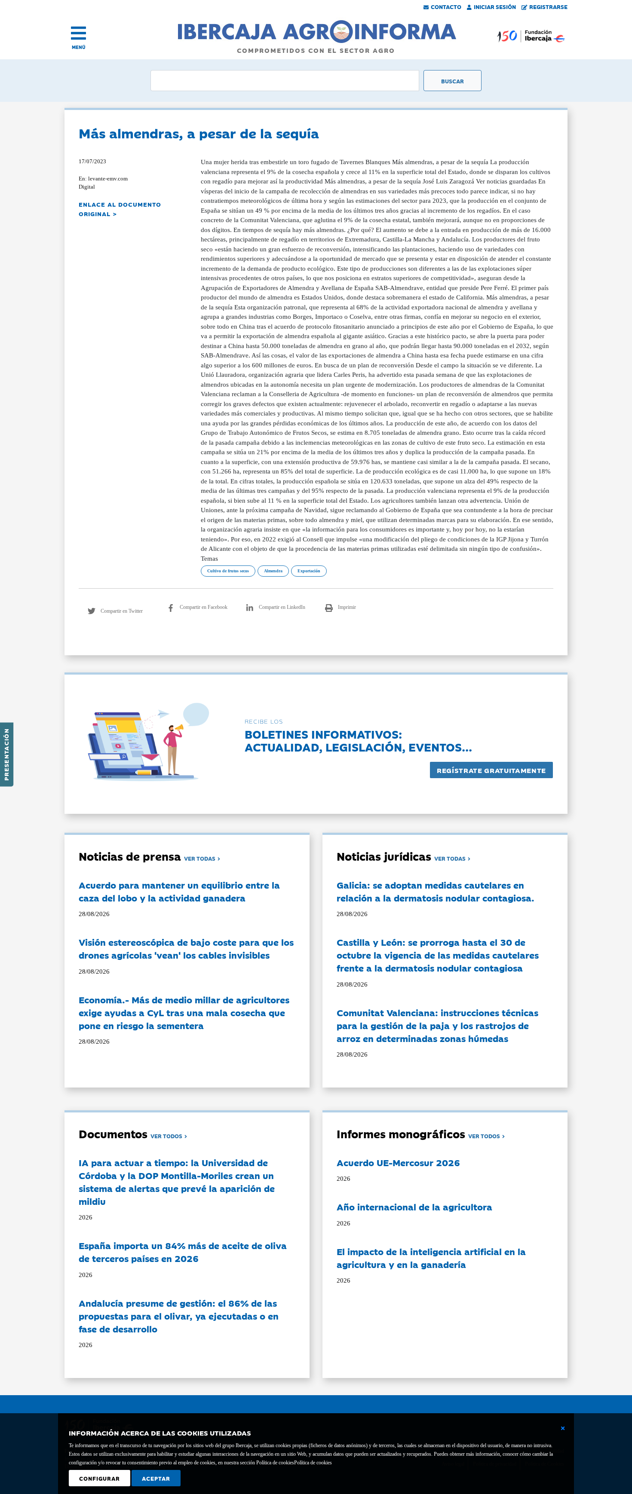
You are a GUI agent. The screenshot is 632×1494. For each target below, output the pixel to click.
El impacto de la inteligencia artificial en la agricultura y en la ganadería (431, 1258)
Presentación (6, 754)
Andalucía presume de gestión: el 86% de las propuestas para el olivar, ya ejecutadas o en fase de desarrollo (179, 1315)
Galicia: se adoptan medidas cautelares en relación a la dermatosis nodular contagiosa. (435, 891)
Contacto (446, 6)
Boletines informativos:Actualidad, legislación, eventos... (358, 740)
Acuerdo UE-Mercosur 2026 (398, 1162)
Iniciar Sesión (495, 6)
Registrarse (548, 6)
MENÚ (79, 47)
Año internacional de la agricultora (414, 1206)
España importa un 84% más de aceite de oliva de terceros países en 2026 (183, 1252)
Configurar (99, 1478)
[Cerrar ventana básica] (563, 1428)
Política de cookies (313, 1463)
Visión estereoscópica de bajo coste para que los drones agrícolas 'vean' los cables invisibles (186, 948)
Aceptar (156, 1478)
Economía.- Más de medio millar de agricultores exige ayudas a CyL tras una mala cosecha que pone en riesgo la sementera (184, 1012)
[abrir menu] (78, 33)
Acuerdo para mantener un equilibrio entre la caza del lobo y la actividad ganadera (179, 891)
